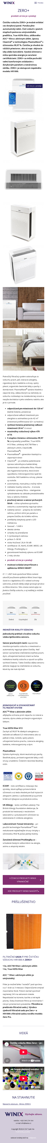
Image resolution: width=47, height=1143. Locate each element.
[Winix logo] (9, 3)
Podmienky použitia (23, 1132)
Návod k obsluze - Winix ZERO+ (17, 1104)
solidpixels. (32, 1138)
